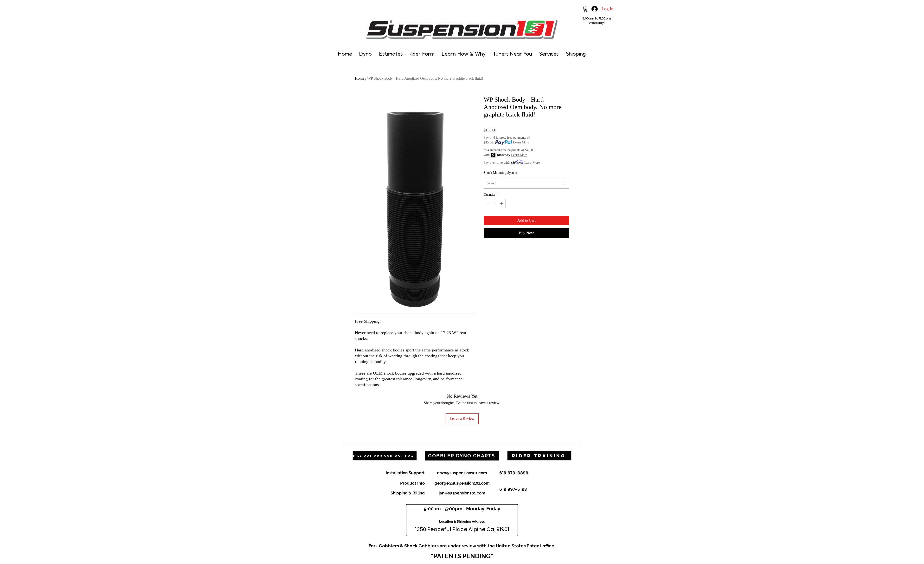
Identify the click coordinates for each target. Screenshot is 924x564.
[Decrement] (487, 203)
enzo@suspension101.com (462, 472)
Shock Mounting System (502, 173)
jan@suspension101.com (462, 493)
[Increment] (502, 203)
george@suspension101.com (462, 483)
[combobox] (526, 183)
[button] (585, 9)
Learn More (521, 142)
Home (359, 78)
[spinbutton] (494, 203)
